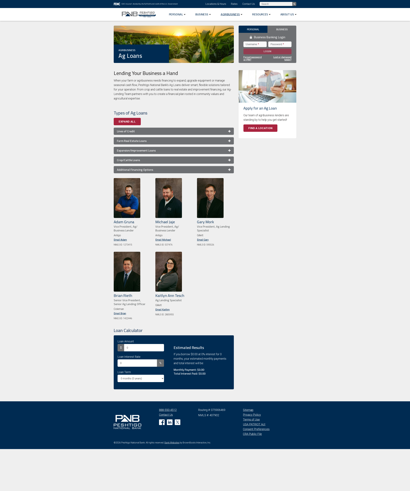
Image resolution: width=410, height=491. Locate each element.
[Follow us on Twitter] (177, 422)
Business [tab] (282, 29)
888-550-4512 (168, 410)
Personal (176, 14)
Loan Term (124, 372)
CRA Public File (252, 434)
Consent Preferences (256, 429)
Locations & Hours (215, 3)
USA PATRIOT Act (254, 424)
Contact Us (248, 3)
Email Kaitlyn (162, 309)
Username (252, 44)
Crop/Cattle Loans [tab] (128, 160)
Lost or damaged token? (282, 58)
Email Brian (120, 313)
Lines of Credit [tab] (126, 131)
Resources (260, 14)
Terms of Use (251, 419)
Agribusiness (230, 14)
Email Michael (163, 239)
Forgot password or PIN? (252, 58)
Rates (234, 3)
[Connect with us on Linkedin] (169, 422)
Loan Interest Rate (129, 356)
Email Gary (203, 239)
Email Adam (120, 239)
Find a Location (260, 128)
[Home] (140, 14)
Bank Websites (171, 442)
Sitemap (248, 410)
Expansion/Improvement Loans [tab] (136, 150)
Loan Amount (126, 341)
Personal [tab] (253, 29)
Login (274, 52)
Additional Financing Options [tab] (135, 169)
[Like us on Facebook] (162, 422)
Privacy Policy (252, 414)
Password (277, 44)
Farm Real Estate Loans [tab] (132, 140)
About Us (287, 14)
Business (201, 14)
